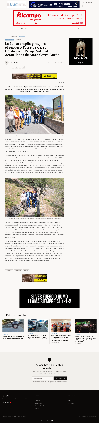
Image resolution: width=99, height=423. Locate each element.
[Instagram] (89, 2)
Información (86, 6)
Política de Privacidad (6, 416)
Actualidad (23, 28)
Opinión (77, 28)
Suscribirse (59, 378)
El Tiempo (69, 28)
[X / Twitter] (86, 2)
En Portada (13, 28)
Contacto (69, 400)
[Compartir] (20, 67)
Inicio (7, 36)
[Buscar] (97, 29)
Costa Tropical (36, 28)
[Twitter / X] (16, 67)
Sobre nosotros (71, 398)
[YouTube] (91, 2)
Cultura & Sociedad (57, 28)
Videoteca (86, 28)
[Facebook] (84, 2)
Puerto (46, 28)
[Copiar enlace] (23, 67)
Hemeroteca (70, 403)
